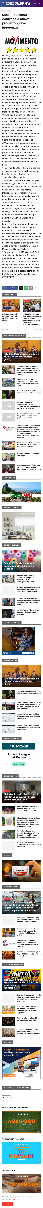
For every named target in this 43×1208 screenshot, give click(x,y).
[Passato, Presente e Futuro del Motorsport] (8, 457)
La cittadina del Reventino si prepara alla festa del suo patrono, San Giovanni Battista (28, 1031)
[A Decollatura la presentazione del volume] (8, 821)
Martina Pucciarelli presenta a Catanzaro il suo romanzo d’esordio (28, 612)
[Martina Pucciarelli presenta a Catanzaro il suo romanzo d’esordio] (8, 613)
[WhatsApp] (26, 288)
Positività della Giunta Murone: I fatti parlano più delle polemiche (29, 392)
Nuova (5, 330)
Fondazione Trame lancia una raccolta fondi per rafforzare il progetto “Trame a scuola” (28, 919)
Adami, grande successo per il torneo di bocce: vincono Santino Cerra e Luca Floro (28, 808)
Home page (6, 11)
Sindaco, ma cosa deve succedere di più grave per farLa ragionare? (29, 844)
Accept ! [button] (7, 1204)
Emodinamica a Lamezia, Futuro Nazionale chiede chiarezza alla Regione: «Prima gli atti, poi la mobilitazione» (29, 706)
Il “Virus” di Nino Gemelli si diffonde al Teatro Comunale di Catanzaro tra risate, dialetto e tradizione (28, 602)
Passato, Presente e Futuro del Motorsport (28, 455)
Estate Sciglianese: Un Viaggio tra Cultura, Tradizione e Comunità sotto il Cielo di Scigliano (28, 1009)
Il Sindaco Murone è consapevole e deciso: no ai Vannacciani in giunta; (10, 317)
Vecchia (37, 330)
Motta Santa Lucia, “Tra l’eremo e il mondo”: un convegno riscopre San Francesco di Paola (29, 467)
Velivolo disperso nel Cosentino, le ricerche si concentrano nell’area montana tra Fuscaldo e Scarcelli (28, 405)
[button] (3, 3)
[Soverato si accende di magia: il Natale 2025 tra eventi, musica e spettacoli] (8, 955)
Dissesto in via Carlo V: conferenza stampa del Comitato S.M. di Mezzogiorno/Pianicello (26, 579)
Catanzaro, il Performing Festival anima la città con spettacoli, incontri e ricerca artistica (27, 943)
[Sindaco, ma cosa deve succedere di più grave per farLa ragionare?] (8, 845)
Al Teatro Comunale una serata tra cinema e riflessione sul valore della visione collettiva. (28, 589)
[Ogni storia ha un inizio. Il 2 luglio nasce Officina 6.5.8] (8, 1021)
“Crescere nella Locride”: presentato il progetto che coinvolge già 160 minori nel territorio (27, 932)
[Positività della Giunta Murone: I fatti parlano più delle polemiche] (8, 394)
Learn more (15, 1199)
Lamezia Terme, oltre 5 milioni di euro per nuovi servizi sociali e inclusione (28, 716)
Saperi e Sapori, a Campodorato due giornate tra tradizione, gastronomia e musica (29, 416)
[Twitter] (21, 288)
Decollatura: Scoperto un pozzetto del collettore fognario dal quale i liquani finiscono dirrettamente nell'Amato (28, 834)
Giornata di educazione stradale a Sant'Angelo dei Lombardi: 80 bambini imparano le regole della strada (29, 998)
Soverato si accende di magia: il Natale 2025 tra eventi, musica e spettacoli (29, 954)
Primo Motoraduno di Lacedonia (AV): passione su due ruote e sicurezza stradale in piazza (28, 382)
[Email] (31, 288)
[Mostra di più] (36, 288)
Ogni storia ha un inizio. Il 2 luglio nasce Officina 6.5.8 (27, 1019)
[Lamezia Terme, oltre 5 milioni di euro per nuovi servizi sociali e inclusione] (8, 717)
